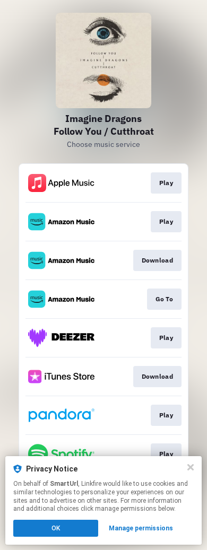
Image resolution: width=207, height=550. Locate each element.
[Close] (190, 467)
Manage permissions (141, 528)
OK (55, 528)
